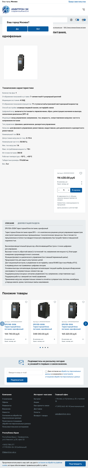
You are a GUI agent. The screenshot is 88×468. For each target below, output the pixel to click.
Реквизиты (6, 406)
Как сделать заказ (41, 406)
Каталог (37, 399)
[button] (40, 347)
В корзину (76, 190)
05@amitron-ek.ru (9, 452)
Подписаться (17, 380)
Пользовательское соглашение (15, 427)
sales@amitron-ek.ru (63, 414)
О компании (7, 399)
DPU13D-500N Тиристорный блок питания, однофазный (42, 327)
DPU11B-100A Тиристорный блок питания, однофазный (71, 327)
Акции (36, 402)
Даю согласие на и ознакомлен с (63, 374)
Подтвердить (75, 464)
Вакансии (6, 409)
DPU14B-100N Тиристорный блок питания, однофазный (14, 327)
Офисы (5, 402)
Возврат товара (41, 416)
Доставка (38, 409)
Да (17, 29)
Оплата (37, 412)
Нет (38, 29)
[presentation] (2, 323)
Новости (6, 412)
